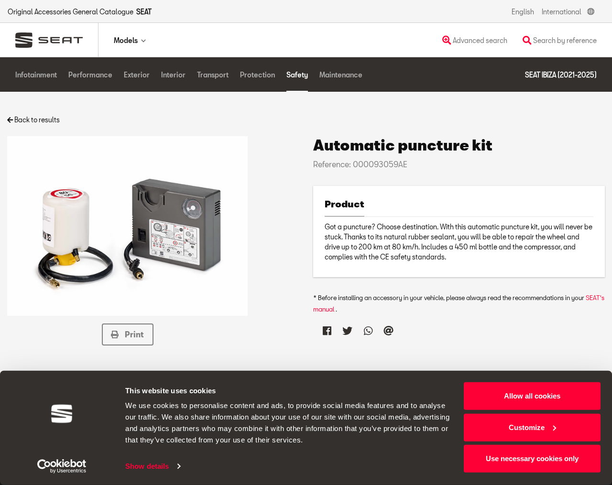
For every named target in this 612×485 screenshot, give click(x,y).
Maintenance (340, 75)
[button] (127, 334)
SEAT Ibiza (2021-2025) (561, 75)
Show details (147, 466)
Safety (297, 75)
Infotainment (36, 75)
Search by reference (564, 40)
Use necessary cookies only (532, 458)
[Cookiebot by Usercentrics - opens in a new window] (62, 466)
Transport (213, 75)
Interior (173, 75)
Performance (90, 75)
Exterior (137, 75)
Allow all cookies (532, 396)
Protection (257, 75)
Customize (527, 427)
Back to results (36, 120)
